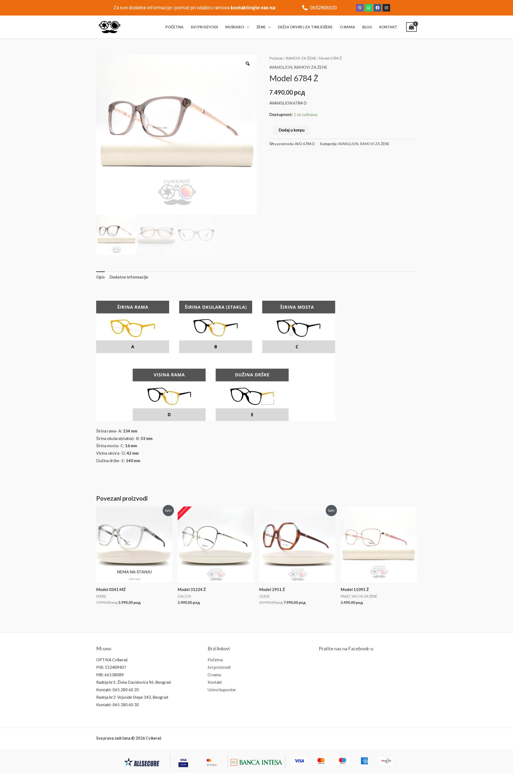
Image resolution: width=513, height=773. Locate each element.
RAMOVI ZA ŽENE (301, 58)
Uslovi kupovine (222, 689)
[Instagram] (386, 7)
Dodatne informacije (129, 277)
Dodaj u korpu (292, 129)
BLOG (367, 27)
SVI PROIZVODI (204, 27)
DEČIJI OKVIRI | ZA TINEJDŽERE (305, 27)
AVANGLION (280, 67)
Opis (100, 277)
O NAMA (347, 27)
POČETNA (174, 27)
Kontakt (215, 682)
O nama (214, 674)
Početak (276, 58)
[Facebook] (377, 7)
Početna (215, 659)
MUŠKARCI (234, 27)
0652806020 (323, 7)
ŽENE (261, 27)
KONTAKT (388, 27)
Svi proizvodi (219, 667)
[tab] (100, 277)
